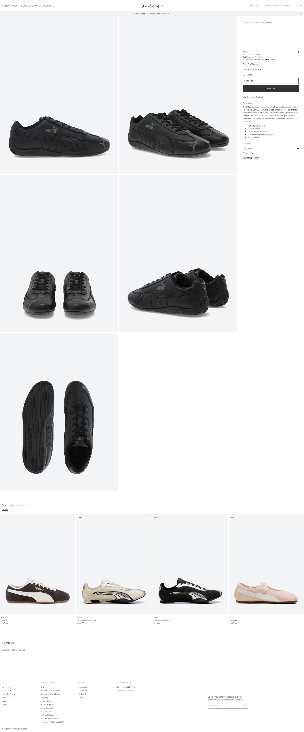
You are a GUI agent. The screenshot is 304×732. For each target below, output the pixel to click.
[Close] (300, 13)
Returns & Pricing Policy (50, 694)
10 (103, 620)
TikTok (81, 697)
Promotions (7, 697)
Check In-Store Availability (254, 97)
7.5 (87, 620)
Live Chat (6, 704)
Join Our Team (9, 694)
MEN (15, 6)
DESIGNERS (48, 6)
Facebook (83, 687)
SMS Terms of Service (50, 718)
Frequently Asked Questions (52, 722)
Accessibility (46, 711)
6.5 (81, 620)
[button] (271, 59)
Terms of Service (47, 715)
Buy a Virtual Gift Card (126, 687)
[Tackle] (38, 564)
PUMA (245, 52)
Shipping (44, 697)
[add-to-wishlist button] (298, 52)
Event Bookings (47, 708)
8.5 (93, 620)
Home (245, 22)
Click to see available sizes (12, 617)
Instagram (83, 690)
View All (5, 509)
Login (277, 5)
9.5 (99, 620)
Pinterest (82, 694)
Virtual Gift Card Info (125, 690)
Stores (5, 701)
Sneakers (6, 650)
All (252, 22)
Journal (266, 5)
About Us (6, 687)
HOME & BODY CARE (30, 6)
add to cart (271, 88)
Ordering (44, 687)
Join (244, 705)
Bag (299, 5)
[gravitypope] (152, 5)
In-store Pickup (47, 701)
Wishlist (288, 5)
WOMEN (6, 6)
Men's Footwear (19, 650)
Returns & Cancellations (50, 690)
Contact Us (7, 690)
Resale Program (47, 704)
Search (254, 5)
